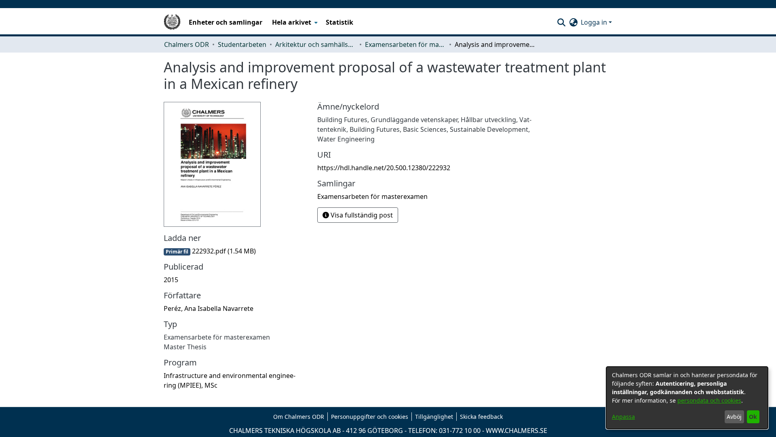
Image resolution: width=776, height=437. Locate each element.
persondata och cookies (709, 400)
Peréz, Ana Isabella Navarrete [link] (208, 308)
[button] (561, 22)
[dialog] (687, 398)
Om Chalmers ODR (298, 416)
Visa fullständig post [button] (361, 215)
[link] (210, 251)
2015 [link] (171, 279)
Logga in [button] (595, 22)
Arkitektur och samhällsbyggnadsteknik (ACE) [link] (315, 44)
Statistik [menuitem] (339, 22)
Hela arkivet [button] (291, 22)
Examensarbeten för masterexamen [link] (405, 44)
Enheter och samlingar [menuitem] (225, 22)
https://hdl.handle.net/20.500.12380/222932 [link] (383, 167)
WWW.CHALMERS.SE (516, 430)
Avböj (734, 416)
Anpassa (623, 416)
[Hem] (172, 22)
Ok (753, 416)
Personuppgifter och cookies (369, 416)
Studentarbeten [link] (242, 44)
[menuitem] (294, 22)
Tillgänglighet (434, 416)
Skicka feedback (481, 416)
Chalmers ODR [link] (186, 44)
